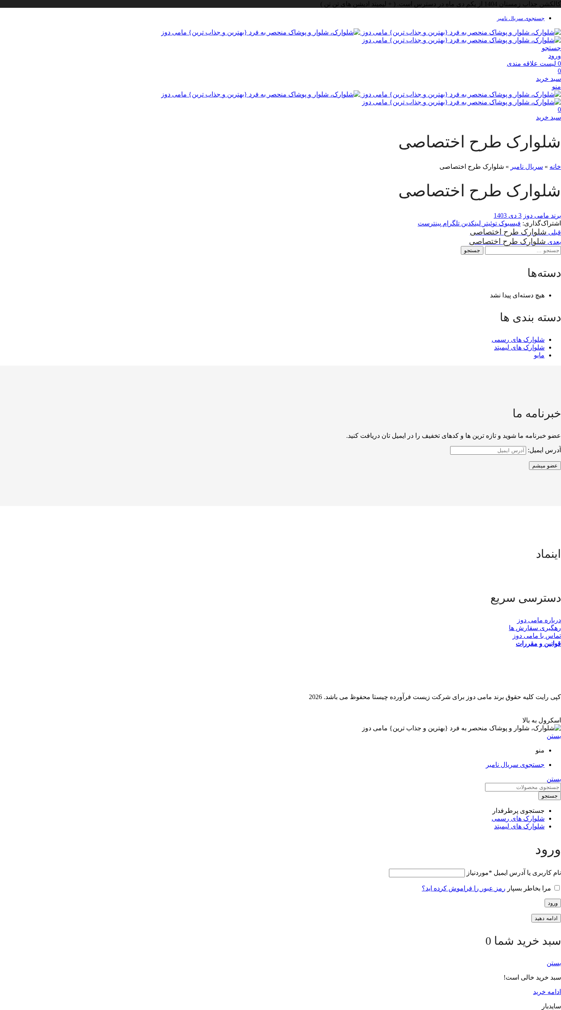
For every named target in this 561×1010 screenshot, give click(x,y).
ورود (553, 903)
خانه (555, 166)
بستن (554, 735)
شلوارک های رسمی (518, 339)
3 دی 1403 (508, 215)
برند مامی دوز (542, 215)
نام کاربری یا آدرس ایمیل (514, 872)
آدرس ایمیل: (543, 449)
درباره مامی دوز (539, 620)
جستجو (472, 250)
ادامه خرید (547, 991)
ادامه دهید (546, 918)
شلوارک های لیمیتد (519, 347)
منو (556, 86)
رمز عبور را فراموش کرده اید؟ (464, 888)
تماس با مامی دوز (537, 635)
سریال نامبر (526, 166)
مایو (539, 355)
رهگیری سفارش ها (535, 627)
